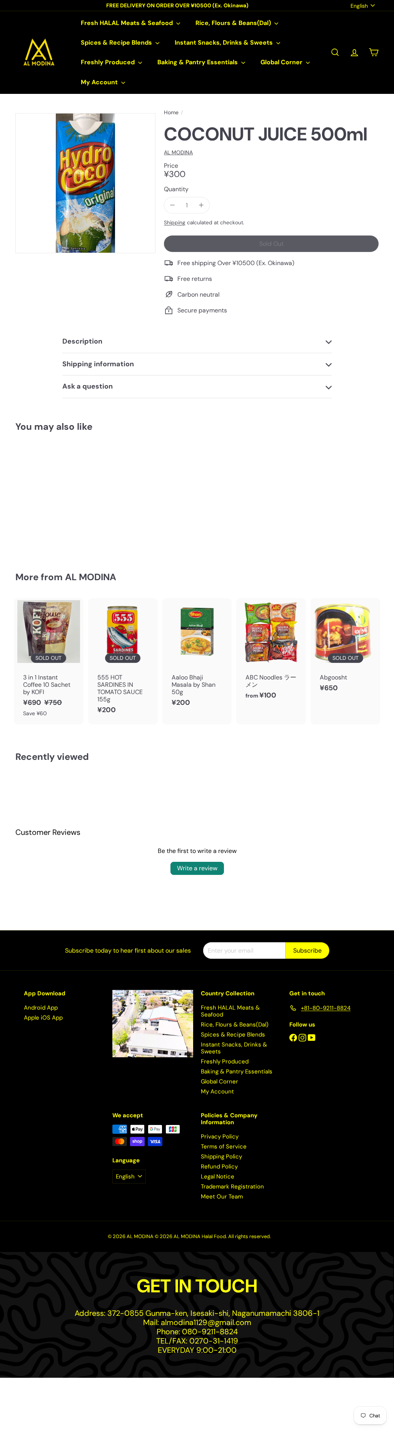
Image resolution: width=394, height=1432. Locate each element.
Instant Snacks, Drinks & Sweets (224, 42)
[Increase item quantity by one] (201, 205)
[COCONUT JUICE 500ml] (42, 496)
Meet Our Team (222, 1196)
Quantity (176, 189)
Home (171, 112)
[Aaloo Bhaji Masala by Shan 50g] (197, 656)
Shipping (174, 222)
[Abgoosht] (345, 649)
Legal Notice (217, 1176)
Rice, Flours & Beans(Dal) (233, 23)
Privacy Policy (220, 1136)
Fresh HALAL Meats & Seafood (127, 23)
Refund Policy (219, 1166)
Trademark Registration (232, 1186)
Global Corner (282, 62)
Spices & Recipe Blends (117, 42)
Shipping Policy (221, 1156)
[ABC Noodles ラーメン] (271, 653)
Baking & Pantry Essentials (198, 62)
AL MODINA (90, 577)
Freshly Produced (108, 62)
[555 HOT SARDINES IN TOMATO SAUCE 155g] (123, 660)
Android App (41, 1007)
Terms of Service (224, 1146)
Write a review (197, 868)
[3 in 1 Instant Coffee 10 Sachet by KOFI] (48, 661)
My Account (100, 82)
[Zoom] (85, 183)
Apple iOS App (43, 1017)
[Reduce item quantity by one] (172, 205)
